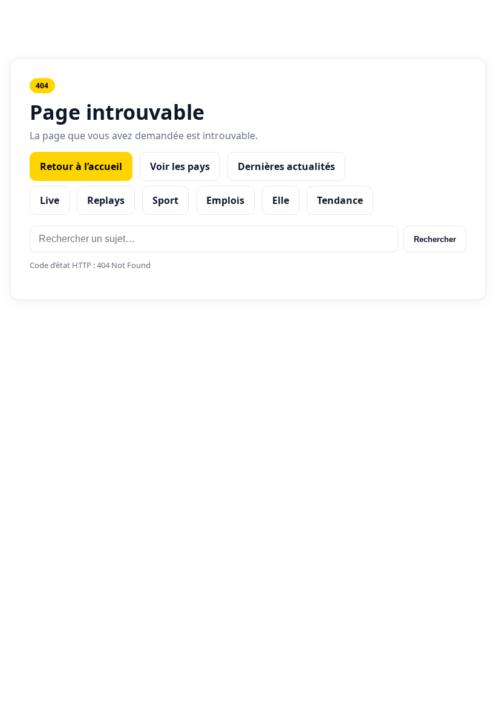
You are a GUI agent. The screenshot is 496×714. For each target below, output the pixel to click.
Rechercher (435, 239)
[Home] (248, 17)
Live (49, 200)
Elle (280, 200)
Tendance (340, 200)
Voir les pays (180, 166)
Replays (106, 200)
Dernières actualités (286, 166)
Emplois (225, 200)
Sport (165, 200)
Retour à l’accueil (81, 166)
